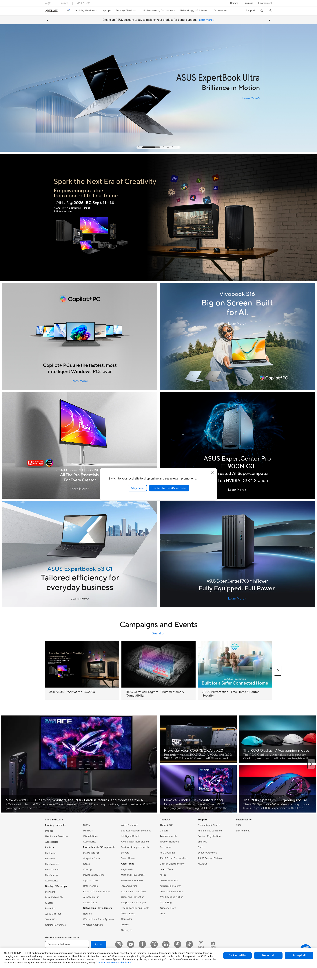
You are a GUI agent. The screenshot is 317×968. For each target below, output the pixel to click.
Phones (49, 830)
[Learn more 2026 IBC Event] (158, 280)
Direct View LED (54, 897)
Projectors (51, 908)
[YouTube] (130, 944)
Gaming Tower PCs (55, 925)
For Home (50, 853)
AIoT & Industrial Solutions (135, 841)
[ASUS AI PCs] (79, 336)
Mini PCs (88, 830)
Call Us (201, 847)
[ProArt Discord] (212, 944)
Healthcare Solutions (56, 836)
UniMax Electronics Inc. (172, 863)
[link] (51, 11)
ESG (238, 825)
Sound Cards (90, 902)
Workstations (90, 836)
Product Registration (209, 836)
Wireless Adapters (93, 924)
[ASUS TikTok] (189, 944)
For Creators (52, 864)
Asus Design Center (170, 886)
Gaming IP (126, 930)
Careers (164, 830)
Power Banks (128, 913)
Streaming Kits (129, 886)
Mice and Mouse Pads (133, 875)
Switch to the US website (169, 488)
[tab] (138, 147)
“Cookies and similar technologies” (114, 962)
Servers (125, 852)
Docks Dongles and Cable (135, 908)
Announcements (168, 836)
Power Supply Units (93, 875)
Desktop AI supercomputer (135, 847)
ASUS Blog (166, 902)
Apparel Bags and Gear (133, 891)
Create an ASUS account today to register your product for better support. (158, 20)
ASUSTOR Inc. (167, 852)
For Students (52, 869)
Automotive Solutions (171, 891)
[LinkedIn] (166, 944)
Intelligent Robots (130, 836)
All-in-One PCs (53, 913)
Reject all (268, 955)
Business (248, 3)
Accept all (299, 955)
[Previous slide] (47, 20)
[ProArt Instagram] (201, 944)
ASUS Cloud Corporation (173, 858)
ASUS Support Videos (210, 858)
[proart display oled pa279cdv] (79, 445)
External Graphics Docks (96, 891)
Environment (265, 3)
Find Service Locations (210, 830)
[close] (212, 472)
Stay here (137, 488)
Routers (87, 913)
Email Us (202, 841)
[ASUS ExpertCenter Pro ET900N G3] (237, 445)
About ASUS (166, 825)
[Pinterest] (177, 944)
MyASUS (203, 863)
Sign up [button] (98, 944)
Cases (86, 864)
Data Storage (90, 886)
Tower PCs (51, 919)
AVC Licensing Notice (171, 897)
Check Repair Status (209, 825)
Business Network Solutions (136, 830)
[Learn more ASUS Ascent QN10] (158, 151)
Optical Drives (91, 880)
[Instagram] (119, 944)
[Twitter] (154, 944)
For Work (50, 858)
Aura (162, 913)
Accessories (51, 841)
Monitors (50, 891)
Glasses (49, 902)
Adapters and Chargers (133, 902)
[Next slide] (269, 20)
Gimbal (125, 924)
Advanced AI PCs (169, 880)
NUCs (86, 825)
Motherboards (91, 852)
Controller (126, 919)
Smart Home (128, 858)
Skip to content (47, 11)
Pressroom (165, 847)
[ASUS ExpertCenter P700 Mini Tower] (237, 554)
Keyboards (127, 869)
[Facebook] (142, 944)
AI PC (163, 875)
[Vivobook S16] (237, 336)
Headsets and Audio (132, 880)
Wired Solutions (129, 825)
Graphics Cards (91, 858)
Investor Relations (169, 841)
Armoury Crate (168, 908)
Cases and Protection (132, 897)
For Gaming (51, 875)
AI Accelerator (91, 897)
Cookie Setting (237, 955)
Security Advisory (207, 852)
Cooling (87, 869)
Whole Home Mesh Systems (98, 919)
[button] (234, 3)
